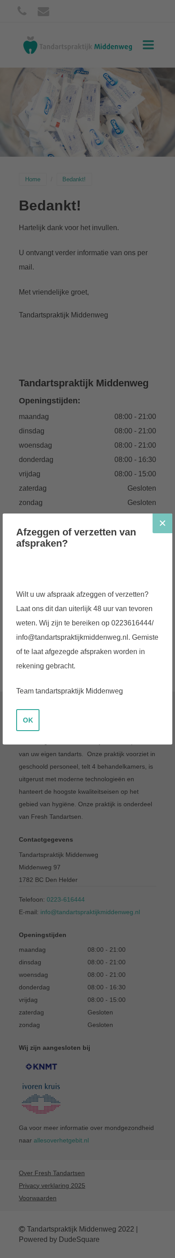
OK (28, 720)
